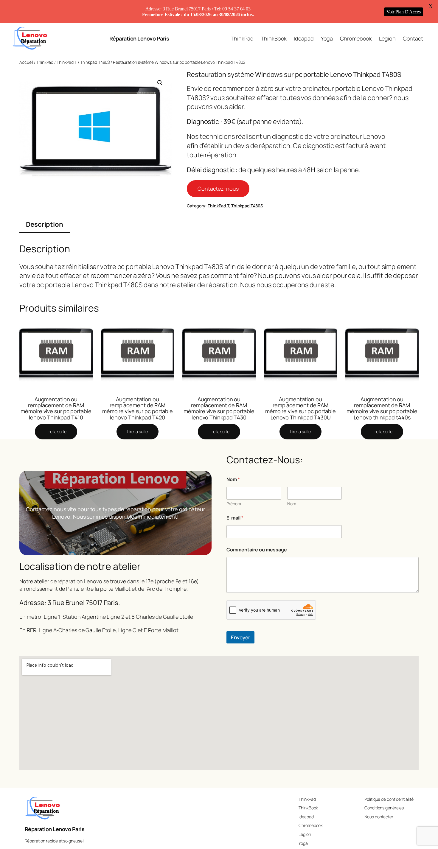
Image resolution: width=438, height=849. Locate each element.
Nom (291, 503)
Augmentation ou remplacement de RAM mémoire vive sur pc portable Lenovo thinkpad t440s (382, 408)
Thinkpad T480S (95, 62)
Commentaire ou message (256, 550)
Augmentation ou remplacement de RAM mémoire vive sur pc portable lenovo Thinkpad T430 (219, 408)
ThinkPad (44, 62)
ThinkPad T (67, 62)
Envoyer (240, 637)
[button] (160, 82)
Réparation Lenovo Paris (139, 38)
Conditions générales (384, 808)
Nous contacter (378, 817)
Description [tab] (44, 224)
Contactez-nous (218, 188)
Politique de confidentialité (388, 799)
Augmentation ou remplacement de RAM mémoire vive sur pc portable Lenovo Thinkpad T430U (300, 408)
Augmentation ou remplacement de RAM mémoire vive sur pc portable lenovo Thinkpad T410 (56, 408)
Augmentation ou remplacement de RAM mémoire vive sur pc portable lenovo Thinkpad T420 (137, 408)
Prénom (233, 503)
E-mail (234, 518)
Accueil (26, 62)
